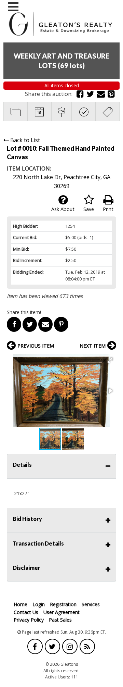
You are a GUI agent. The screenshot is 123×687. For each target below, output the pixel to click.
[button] (110, 360)
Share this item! (24, 312)
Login (38, 604)
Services (91, 604)
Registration (63, 604)
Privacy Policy (29, 619)
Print (108, 209)
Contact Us (26, 612)
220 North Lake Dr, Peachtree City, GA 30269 (61, 181)
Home (20, 604)
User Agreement (61, 612)
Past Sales (60, 619)
